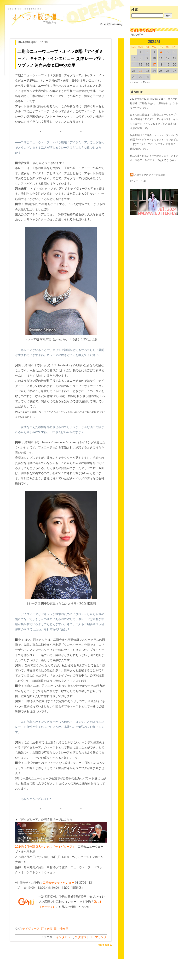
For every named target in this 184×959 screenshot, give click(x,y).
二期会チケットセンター (58, 883)
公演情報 (80, 937)
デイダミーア (31, 929)
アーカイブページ (149, 160)
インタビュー (64, 937)
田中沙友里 (61, 929)
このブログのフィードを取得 (149, 174)
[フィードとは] (138, 180)
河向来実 (46, 929)
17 (154, 64)
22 (140, 70)
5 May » (145, 82)
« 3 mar (134, 82)
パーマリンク (98, 937)
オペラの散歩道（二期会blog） (65, 22)
